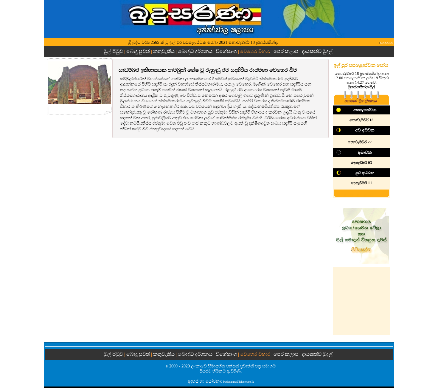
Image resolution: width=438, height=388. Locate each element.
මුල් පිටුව (114, 51)
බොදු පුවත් (138, 51)
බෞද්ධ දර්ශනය (195, 51)
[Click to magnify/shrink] (79, 82)
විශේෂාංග (226, 51)
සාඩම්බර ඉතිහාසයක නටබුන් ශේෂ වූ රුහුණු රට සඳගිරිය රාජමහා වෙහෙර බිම (208, 70)
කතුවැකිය (164, 51)
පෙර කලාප (286, 51)
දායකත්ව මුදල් (317, 51)
